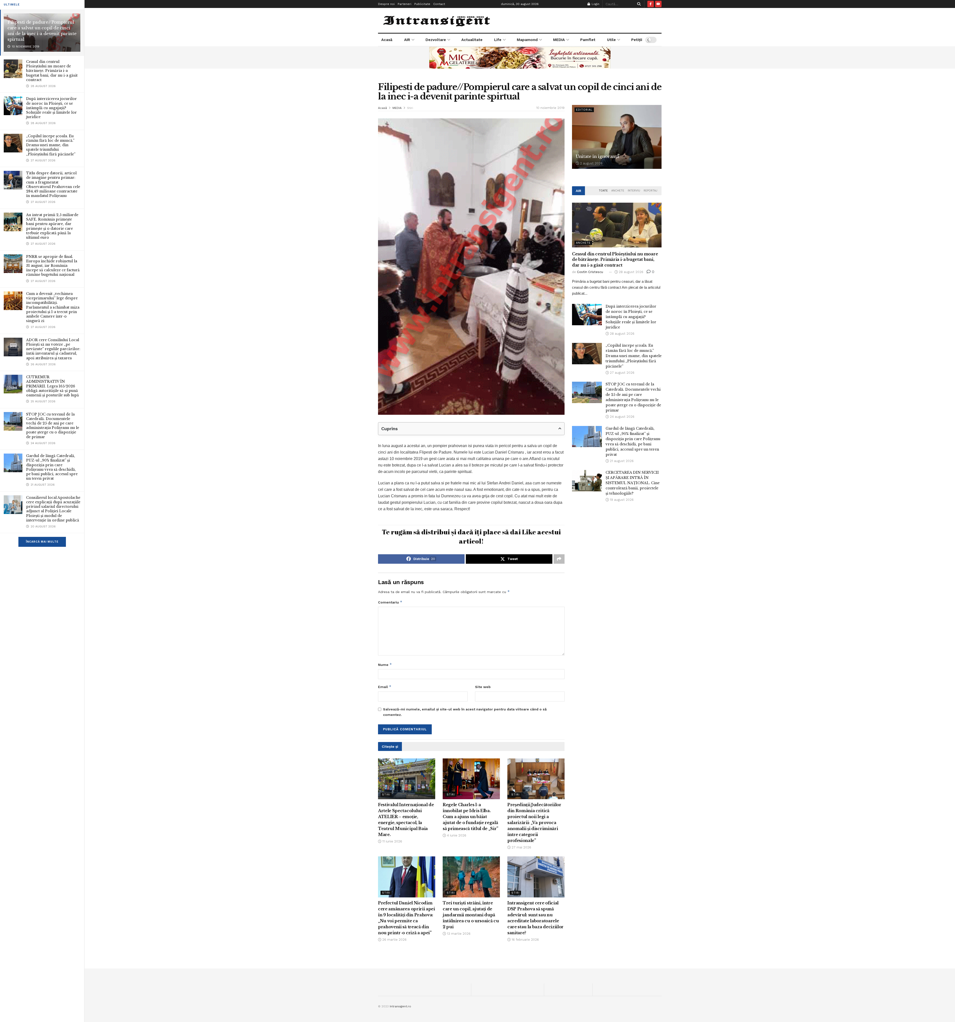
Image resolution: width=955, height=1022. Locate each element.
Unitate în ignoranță (597, 156)
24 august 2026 (621, 416)
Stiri (410, 108)
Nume (385, 664)
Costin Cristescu (590, 272)
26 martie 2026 (394, 939)
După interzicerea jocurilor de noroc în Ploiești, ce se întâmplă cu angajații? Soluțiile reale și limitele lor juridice (51, 107)
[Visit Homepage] (437, 20)
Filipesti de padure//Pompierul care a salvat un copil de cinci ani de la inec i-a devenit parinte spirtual (41, 31)
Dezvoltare (436, 40)
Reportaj (650, 190)
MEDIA (559, 40)
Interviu (634, 190)
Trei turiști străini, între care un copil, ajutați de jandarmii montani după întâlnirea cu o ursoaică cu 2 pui (471, 914)
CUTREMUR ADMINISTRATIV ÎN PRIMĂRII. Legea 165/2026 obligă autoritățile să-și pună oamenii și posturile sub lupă (52, 386)
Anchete (617, 190)
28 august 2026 (630, 272)
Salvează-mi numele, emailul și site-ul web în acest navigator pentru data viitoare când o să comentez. (465, 712)
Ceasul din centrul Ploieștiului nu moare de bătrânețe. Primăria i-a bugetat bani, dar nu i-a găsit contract (52, 70)
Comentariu (390, 602)
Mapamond (527, 40)
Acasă (386, 40)
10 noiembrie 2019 (550, 108)
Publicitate (422, 4)
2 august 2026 (591, 163)
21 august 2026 (621, 461)
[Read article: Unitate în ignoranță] (617, 137)
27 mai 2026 (521, 847)
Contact (439, 4)
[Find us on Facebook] (650, 4)
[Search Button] (638, 4)
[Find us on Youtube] (658, 4)
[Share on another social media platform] (559, 559)
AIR (407, 40)
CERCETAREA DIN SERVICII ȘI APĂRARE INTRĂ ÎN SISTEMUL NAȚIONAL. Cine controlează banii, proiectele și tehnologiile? (633, 483)
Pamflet (587, 40)
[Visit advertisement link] (520, 57)
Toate (603, 190)
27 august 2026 (621, 372)
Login (595, 4)
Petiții (636, 40)
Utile (611, 40)
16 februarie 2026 (525, 939)
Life (497, 40)
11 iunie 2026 (391, 841)
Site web (483, 687)
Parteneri (404, 4)
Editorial (584, 109)
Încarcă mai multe (42, 541)
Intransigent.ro (400, 1006)
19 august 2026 (621, 500)
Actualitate (471, 40)
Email (384, 686)
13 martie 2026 (458, 933)
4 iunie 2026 (456, 835)
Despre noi (386, 4)
